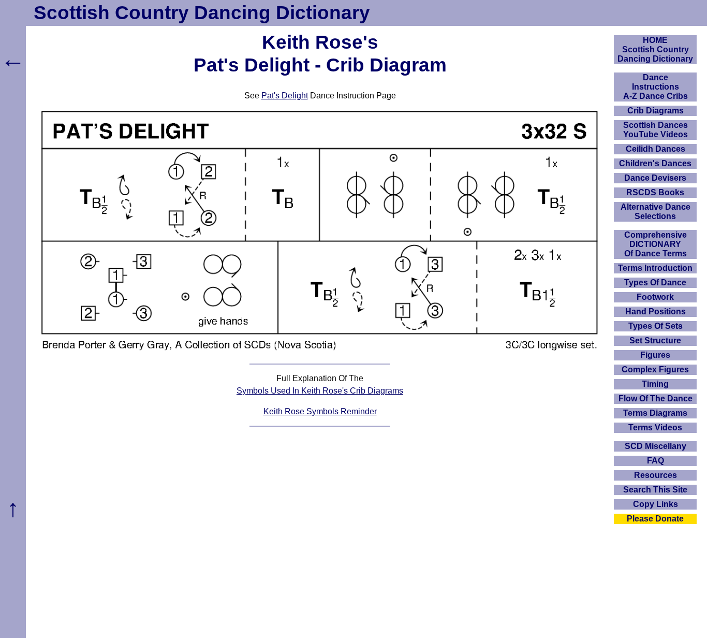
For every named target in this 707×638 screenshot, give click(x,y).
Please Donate (655, 518)
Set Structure (655, 340)
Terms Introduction (655, 268)
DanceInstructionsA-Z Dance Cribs (655, 86)
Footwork (655, 297)
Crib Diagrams (655, 110)
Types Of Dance (655, 282)
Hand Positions (655, 311)
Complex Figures (655, 369)
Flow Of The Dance (655, 398)
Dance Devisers (655, 177)
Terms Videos (655, 427)
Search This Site (655, 489)
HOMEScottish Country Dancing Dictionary (655, 49)
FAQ (655, 460)
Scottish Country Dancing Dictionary (202, 12)
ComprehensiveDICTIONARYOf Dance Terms (655, 244)
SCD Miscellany (655, 446)
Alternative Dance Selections (655, 211)
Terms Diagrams (655, 413)
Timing (655, 384)
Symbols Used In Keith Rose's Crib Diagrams (320, 390)
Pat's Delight (284, 95)
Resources (655, 475)
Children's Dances (655, 163)
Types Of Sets (655, 326)
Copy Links (655, 504)
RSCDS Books (655, 192)
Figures (655, 355)
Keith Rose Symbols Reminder (320, 411)
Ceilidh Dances (655, 148)
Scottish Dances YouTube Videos (655, 130)
